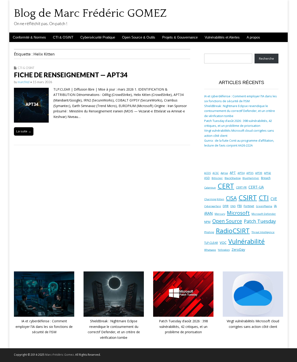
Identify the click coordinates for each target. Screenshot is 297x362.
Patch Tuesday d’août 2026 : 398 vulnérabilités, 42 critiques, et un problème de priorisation (183, 326)
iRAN (208, 213)
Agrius (224, 173)
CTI (264, 197)
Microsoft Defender (264, 213)
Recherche (266, 59)
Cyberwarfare (212, 206)
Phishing (209, 232)
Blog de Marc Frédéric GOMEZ (90, 13)
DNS (233, 206)
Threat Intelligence (263, 232)
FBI (239, 206)
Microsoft (238, 212)
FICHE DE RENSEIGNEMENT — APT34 (70, 75)
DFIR (226, 206)
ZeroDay (238, 249)
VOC (223, 242)
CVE (274, 198)
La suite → (23, 131)
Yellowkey (224, 249)
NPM (207, 222)
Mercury (220, 213)
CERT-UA (256, 187)
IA (275, 206)
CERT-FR (241, 187)
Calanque (210, 187)
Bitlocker (217, 178)
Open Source (227, 221)
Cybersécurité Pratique (97, 37)
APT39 (258, 173)
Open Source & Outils (138, 37)
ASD (207, 178)
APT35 (249, 173)
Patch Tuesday (260, 221)
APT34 (241, 173)
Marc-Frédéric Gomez (59, 355)
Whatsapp (210, 249)
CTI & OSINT (63, 37)
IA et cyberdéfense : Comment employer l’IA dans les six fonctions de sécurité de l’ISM (44, 326)
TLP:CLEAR (211, 243)
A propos (253, 37)
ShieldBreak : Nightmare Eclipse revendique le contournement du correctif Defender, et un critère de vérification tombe (239, 111)
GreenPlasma (264, 206)
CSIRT (248, 197)
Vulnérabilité (246, 241)
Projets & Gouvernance (180, 37)
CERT (226, 186)
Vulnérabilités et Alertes (222, 37)
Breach (266, 178)
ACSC (216, 173)
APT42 (267, 173)
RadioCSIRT (233, 230)
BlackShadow (233, 178)
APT (233, 173)
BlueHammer (250, 178)
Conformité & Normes (29, 37)
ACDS (207, 173)
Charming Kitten (214, 199)
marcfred (23, 82)
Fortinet (249, 206)
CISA (231, 198)
